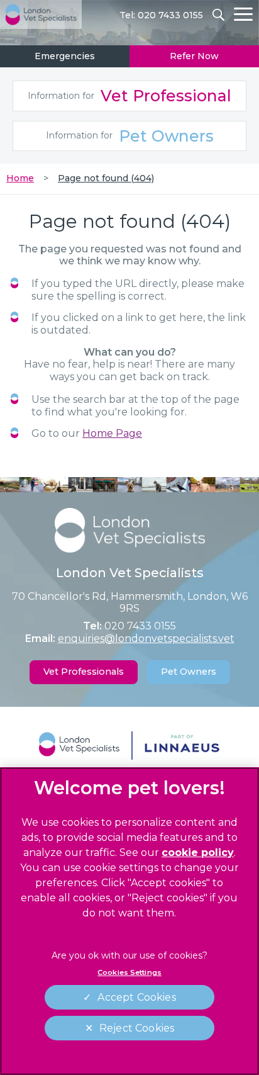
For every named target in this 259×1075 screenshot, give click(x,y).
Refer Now (194, 56)
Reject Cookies (136, 1028)
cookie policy (198, 852)
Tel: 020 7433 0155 (161, 15)
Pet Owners (130, 136)
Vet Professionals (83, 671)
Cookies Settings (129, 972)
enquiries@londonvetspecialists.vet (146, 638)
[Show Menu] (243, 14)
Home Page (112, 433)
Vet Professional (129, 95)
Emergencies (65, 56)
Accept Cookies (136, 997)
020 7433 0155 (140, 626)
